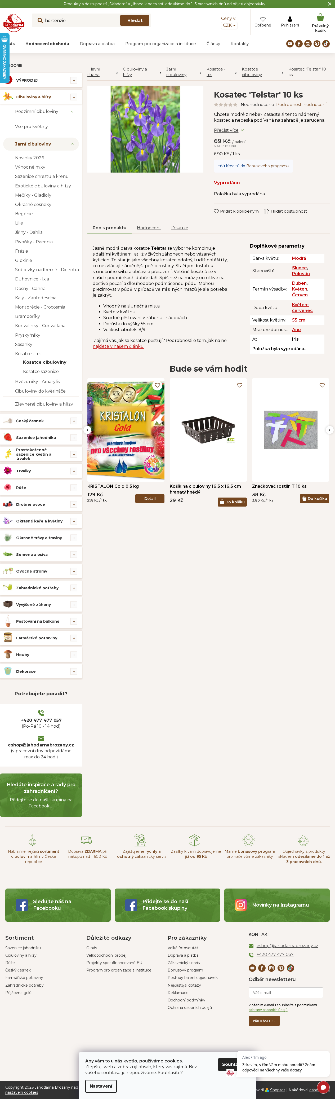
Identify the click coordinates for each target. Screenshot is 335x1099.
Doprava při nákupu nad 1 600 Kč (87, 854)
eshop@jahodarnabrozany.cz (41, 745)
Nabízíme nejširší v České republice (33, 856)
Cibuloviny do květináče (40, 391)
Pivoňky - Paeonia (34, 241)
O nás (91, 948)
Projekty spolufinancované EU (114, 962)
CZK (228, 25)
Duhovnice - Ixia (32, 279)
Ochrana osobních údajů (190, 1007)
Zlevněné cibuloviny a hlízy (44, 404)
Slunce (299, 267)
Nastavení (101, 1086)
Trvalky (23, 471)
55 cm (298, 320)
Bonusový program (185, 970)
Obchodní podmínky (186, 1000)
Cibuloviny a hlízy (33, 97)
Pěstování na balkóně (37, 621)
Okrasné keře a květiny (39, 521)
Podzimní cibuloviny (36, 111)
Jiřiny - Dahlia (29, 232)
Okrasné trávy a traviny (39, 537)
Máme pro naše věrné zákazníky (250, 854)
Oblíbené (262, 25)
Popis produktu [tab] (109, 227)
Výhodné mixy (30, 167)
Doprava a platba (183, 955)
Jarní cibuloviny (33, 144)
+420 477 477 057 (41, 720)
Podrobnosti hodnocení (301, 104)
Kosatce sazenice (41, 371)
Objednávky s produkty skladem (304, 856)
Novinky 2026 (29, 157)
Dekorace (26, 671)
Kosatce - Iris (28, 353)
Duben (299, 283)
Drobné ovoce (30, 504)
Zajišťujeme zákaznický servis (141, 854)
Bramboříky (27, 316)
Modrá (299, 258)
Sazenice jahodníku (36, 437)
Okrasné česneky (33, 204)
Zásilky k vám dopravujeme (196, 854)
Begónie (24, 213)
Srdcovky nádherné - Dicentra (47, 269)
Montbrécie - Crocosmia (40, 307)
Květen (299, 289)
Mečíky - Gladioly (33, 195)
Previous (87, 430)
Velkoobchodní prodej (106, 955)
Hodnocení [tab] (149, 227)
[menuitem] (47, 43)
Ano (296, 329)
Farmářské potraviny (36, 638)
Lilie (19, 223)
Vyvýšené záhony (33, 604)
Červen (300, 294)
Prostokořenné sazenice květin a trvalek (33, 454)
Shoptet (277, 1090)
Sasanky (23, 344)
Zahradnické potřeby (37, 588)
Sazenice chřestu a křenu (42, 176)
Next (330, 430)
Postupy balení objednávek (193, 977)
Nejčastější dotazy (184, 985)
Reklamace (178, 992)
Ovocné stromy (31, 571)
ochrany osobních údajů (268, 1009)
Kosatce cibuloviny (44, 362)
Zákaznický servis (184, 962)
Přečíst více (226, 130)
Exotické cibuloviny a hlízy (43, 185)
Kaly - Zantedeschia (35, 297)
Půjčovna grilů (18, 992)
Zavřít (223, 206)
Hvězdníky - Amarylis (37, 381)
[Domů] (102, 72)
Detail (150, 498)
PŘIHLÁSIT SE (264, 1020)
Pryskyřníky (27, 335)
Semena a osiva (32, 554)
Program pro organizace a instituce (118, 970)
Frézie (21, 251)
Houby (22, 654)
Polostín (301, 273)
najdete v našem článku (118, 346)
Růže (21, 487)
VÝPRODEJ (27, 80)
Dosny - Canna (30, 288)
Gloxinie (23, 260)
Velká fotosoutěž (183, 948)
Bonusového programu (267, 166)
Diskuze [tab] (179, 227)
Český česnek (30, 421)
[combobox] (91, 20)
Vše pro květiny (31, 126)
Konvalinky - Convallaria (40, 325)
